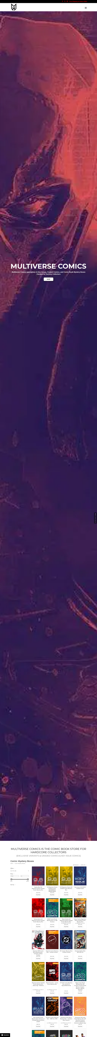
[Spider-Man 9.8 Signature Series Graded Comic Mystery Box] (38, 875)
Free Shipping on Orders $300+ (78, 1)
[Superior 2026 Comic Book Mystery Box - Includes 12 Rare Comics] (38, 939)
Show (5, 1035)
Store (11, 863)
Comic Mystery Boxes (20, 863)
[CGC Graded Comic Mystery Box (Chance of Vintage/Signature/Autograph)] (38, 1006)
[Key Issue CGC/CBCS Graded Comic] (80, 875)
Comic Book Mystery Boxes (74, 272)
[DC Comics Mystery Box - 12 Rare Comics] (66, 939)
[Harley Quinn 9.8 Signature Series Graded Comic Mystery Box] (38, 907)
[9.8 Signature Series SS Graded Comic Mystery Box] (66, 875)
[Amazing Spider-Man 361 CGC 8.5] (80, 939)
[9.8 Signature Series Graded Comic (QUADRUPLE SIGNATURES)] (52, 875)
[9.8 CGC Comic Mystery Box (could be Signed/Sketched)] (66, 971)
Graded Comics (53, 272)
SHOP (48, 279)
